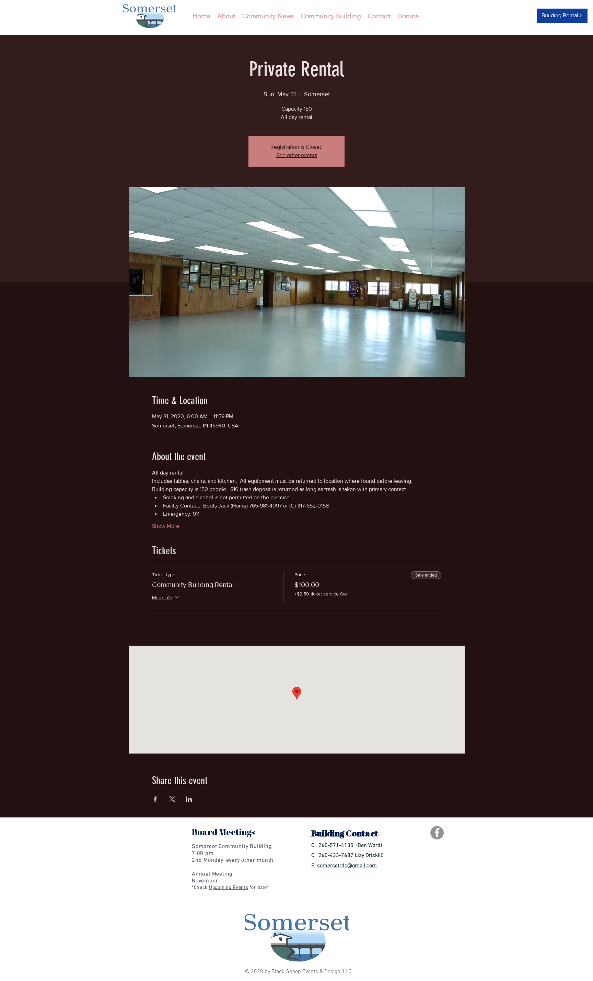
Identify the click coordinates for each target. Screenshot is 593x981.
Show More (165, 526)
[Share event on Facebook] (155, 799)
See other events (296, 155)
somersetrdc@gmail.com (347, 865)
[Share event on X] (172, 799)
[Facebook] (437, 832)
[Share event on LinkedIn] (189, 799)
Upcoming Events (228, 888)
